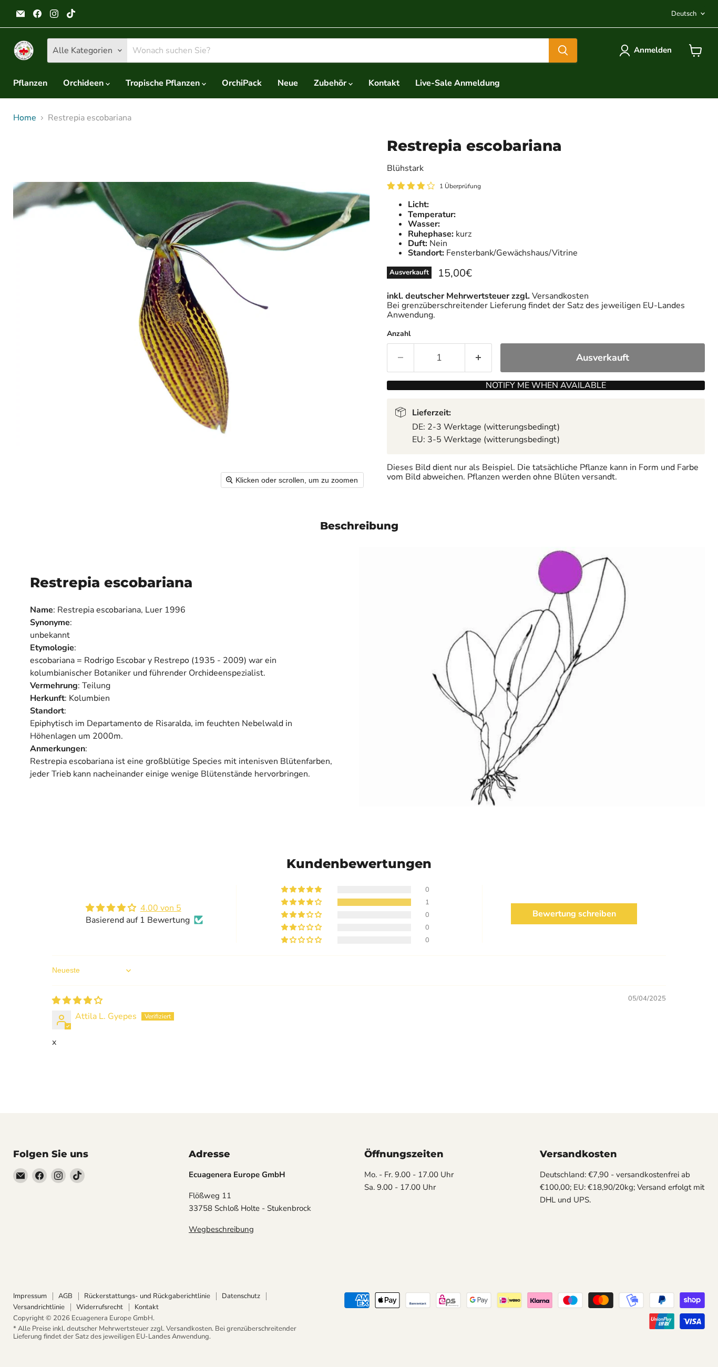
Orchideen (84, 83)
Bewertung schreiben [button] (574, 914)
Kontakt (383, 83)
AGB (65, 1296)
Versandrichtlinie (39, 1307)
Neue (288, 83)
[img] (77, 1000)
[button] (647, 50)
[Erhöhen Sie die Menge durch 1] (478, 357)
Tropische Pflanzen (164, 83)
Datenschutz (241, 1296)
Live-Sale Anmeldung (457, 83)
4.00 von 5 (160, 908)
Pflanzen (30, 83)
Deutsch (683, 13)
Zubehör (331, 83)
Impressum (30, 1296)
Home (24, 118)
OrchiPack (242, 83)
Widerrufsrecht (99, 1307)
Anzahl (399, 334)
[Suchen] (563, 50)
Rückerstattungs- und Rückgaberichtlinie (147, 1296)
